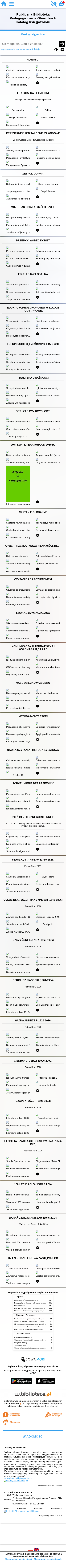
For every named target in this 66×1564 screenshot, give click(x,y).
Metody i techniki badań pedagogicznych (29, 1311)
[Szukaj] (62, 44)
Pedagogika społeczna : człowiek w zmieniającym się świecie (36, 1303)
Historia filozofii (19, 1305)
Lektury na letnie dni (15, 1447)
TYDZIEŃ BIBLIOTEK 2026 (18, 1492)
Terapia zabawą (20, 1345)
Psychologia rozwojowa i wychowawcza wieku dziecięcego (35, 1308)
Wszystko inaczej (20, 1343)
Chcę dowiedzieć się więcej (18, 1559)
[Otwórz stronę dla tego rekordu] (19, 67)
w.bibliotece (14, 1403)
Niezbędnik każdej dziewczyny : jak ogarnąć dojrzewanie (35, 1319)
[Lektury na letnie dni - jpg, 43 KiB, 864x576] (16, 1480)
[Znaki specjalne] (62, 50)
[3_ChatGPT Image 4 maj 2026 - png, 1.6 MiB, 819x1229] (21, 1511)
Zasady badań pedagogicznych (26, 1300)
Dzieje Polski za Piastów (23, 1337)
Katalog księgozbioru (33, 34)
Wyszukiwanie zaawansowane (16, 49)
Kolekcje (36, 49)
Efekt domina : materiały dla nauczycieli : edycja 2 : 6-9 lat (35, 1329)
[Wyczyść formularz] (56, 50)
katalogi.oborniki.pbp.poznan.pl (18, 1478)
